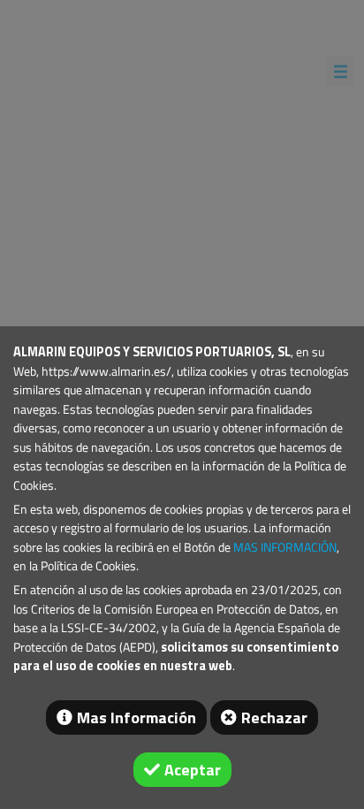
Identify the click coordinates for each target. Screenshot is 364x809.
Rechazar (274, 717)
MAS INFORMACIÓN (285, 547)
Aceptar (192, 770)
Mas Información (136, 717)
